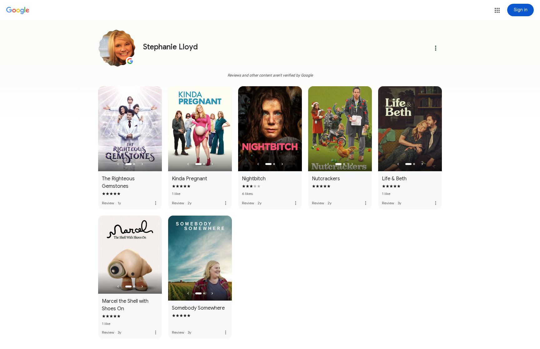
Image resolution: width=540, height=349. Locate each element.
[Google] (17, 10)
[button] (497, 10)
